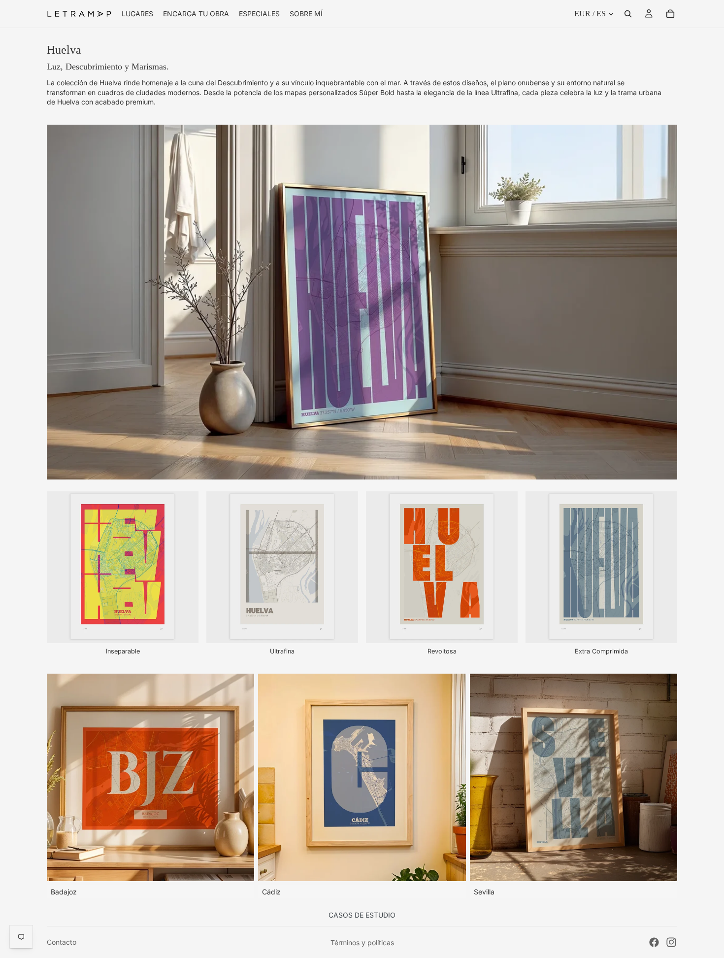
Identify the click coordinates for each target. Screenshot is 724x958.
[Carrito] (670, 14)
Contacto (61, 942)
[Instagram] (671, 942)
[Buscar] (628, 14)
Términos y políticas (362, 942)
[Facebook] (654, 942)
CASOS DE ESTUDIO (362, 915)
